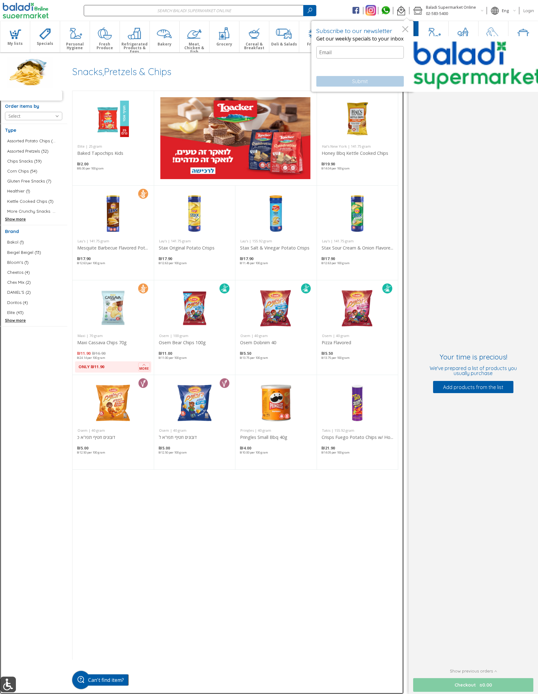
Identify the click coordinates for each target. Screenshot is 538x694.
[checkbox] (33, 140)
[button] (401, 10)
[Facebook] (356, 10)
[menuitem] (15, 36)
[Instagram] (370, 10)
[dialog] (362, 56)
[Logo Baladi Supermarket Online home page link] (26, 10)
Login (528, 10)
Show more (15, 219)
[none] (113, 138)
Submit (360, 81)
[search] (309, 10)
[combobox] (200, 10)
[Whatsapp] (385, 10)
